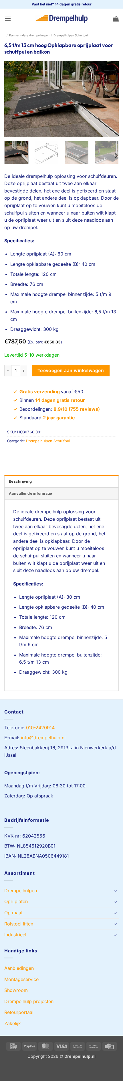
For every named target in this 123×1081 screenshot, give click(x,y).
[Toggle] (115, 890)
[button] (7, 18)
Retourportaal (18, 1012)
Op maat (13, 912)
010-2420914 (40, 727)
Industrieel (15, 934)
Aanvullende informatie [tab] (30, 493)
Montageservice (21, 979)
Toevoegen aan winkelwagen (70, 370)
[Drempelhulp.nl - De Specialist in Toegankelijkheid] (61, 18)
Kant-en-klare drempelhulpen (29, 35)
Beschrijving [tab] (20, 481)
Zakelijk (12, 1023)
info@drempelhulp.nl (43, 737)
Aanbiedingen (19, 968)
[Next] (109, 98)
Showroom (16, 990)
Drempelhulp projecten (28, 1001)
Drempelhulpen (20, 890)
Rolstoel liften (18, 924)
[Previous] (14, 98)
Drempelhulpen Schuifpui (70, 35)
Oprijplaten (16, 901)
